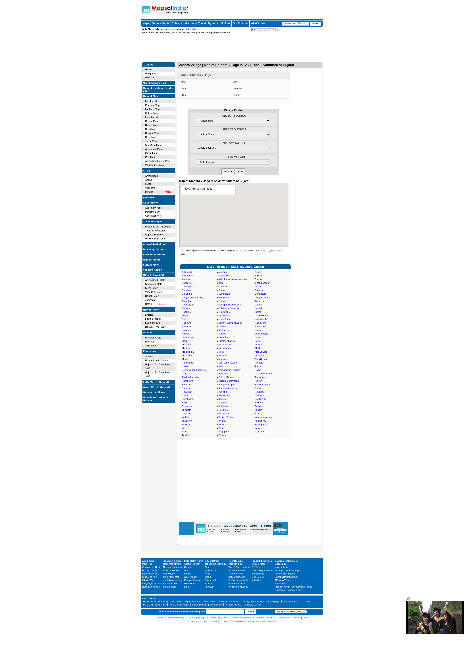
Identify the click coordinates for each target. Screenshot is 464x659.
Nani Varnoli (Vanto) (228, 363)
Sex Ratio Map (153, 145)
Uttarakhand (190, 583)
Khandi (258, 330)
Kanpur (208, 583)
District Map (151, 125)
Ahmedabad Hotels (155, 280)
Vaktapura (187, 421)
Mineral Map (151, 153)
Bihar (186, 587)
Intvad (185, 315)
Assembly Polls (153, 207)
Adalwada (187, 272)
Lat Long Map (152, 109)
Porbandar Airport (154, 254)
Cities (146, 170)
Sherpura (223, 402)
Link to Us (224, 621)
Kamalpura (260, 323)
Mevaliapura (224, 348)
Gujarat (167, 29)
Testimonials (160, 618)
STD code (150, 345)
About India (148, 561)
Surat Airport (151, 264)
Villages (158, 29)
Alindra (258, 272)
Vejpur (221, 428)
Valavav (222, 421)
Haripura (186, 312)
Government (150, 202)
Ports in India (169, 587)
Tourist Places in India (239, 567)
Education (149, 351)
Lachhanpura (261, 333)
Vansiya (186, 424)
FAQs (200, 618)
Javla (184, 319)
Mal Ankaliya (224, 344)
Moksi (221, 352)
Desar (258, 286)
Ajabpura (222, 272)
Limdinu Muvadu (226, 341)
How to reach (151, 309)
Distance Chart (153, 337)
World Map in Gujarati (156, 387)
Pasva (258, 370)
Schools (149, 356)
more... (162, 304)
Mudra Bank (281, 583)
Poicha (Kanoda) (190, 377)
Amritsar (209, 587)
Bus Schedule (152, 322)
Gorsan (258, 304)
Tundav (258, 410)
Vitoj (184, 431)
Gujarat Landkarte (154, 392)
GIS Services (258, 567)
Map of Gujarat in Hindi (154, 83)
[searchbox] (295, 24)
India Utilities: (149, 598)
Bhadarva (187, 283)
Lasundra (223, 337)
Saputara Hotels (153, 284)
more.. (168, 191)
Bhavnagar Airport (154, 249)
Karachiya (260, 326)
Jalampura (223, 315)
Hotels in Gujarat (153, 274)
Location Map (152, 101)
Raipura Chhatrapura (228, 381)
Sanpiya (222, 399)
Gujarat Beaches (154, 234)
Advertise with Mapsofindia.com (291, 612)
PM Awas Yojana (283, 580)
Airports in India (171, 583)
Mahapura (187, 344)
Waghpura (223, 431)
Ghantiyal (259, 301)
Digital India (281, 564)
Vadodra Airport (152, 269)
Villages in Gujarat (154, 165)
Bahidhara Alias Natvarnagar (232, 279)
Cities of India (180, 23)
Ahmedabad (151, 175)
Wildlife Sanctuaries (155, 238)
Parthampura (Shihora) (229, 370)
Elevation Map (152, 117)
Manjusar (186, 348)
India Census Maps (178, 604)
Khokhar (186, 333)
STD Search (307, 601)
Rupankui (260, 392)
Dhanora (186, 290)
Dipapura (259, 290)
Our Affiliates (210, 618)
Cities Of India (212, 561)
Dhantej (222, 290)
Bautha (258, 279)
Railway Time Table (155, 326)
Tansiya (259, 406)
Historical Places (236, 570)
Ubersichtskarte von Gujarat (155, 399)
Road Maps (274, 601)
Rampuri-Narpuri (226, 384)
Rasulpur (222, 392)
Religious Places (236, 577)
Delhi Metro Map (171, 577)
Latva (257, 337)
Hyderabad (210, 570)
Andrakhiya (224, 275)
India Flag (147, 564)
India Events (258, 573)
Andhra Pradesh (192, 564)
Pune (207, 573)
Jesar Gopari (224, 319)
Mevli (257, 348)
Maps (145, 23)
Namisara (223, 359)
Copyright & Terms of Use (264, 618)
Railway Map (152, 133)
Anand (148, 179)
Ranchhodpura (262, 384)
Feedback (195, 621)
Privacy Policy (284, 618)
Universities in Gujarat (156, 360)
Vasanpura (260, 424)
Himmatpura (224, 312)
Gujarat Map (150, 96)
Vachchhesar (224, 413)
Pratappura (187, 381)
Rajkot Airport (151, 259)
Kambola (186, 326)
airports (149, 314)
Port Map (150, 157)
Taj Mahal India (235, 573)
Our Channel (240, 23)
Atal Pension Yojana (285, 573)
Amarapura (187, 275)
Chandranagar (262, 283)
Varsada (222, 424)
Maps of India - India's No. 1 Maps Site (146, 9)
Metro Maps (169, 573)
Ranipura (186, 388)
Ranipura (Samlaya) (228, 388)
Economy (149, 197)
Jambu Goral (261, 315)
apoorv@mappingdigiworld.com (213, 32)
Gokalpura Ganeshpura (230, 304)
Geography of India (151, 567)
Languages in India (151, 583)
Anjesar (259, 275)
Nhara (185, 366)
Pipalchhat (223, 373)
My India (213, 23)
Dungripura (260, 294)
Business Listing (253, 604)
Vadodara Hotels (153, 292)
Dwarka (149, 191)
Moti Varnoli (188, 355)
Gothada (186, 308)
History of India (149, 570)
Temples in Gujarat (155, 230)
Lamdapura (187, 337)
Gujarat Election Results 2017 (158, 89)
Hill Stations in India (238, 580)
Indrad (258, 312)
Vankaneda (260, 421)
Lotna (258, 341)
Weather (149, 77)
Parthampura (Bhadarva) (194, 370)
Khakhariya (224, 330)
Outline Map (151, 113)
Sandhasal (187, 399)
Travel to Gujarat (153, 221)
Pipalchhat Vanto (263, 373)
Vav (184, 428)
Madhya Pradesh (192, 580)
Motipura (222, 355)
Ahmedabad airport (155, 244)
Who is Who (148, 580)
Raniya (258, 388)
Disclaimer (191, 618)
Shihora (259, 402)
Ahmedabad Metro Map (157, 161)
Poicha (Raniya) (226, 377)
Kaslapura (187, 330)
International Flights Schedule (207, 604)
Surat (148, 183)
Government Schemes (286, 561)
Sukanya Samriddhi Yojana (288, 570)
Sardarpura (260, 399)
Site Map (213, 621)
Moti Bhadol (261, 352)
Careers (204, 621)
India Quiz (257, 580)
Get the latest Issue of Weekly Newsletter (260, 621)
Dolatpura (187, 294)
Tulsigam (186, 410)
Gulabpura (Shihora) (228, 308)
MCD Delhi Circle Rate (154, 604)
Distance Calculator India (155, 601)
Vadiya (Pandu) (226, 417)
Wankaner (260, 431)
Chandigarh (211, 580)
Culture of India (149, 577)
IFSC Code (209, 601)
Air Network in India (172, 580)
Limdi (184, 341)
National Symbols (151, 587)
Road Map (150, 129)
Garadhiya (187, 301)
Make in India (281, 567)
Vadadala (259, 413)
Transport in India (172, 561)
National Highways (172, 567)
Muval (185, 359)
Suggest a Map (224, 618)
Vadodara (178, 29)
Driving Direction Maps (253, 601)
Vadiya (185, 417)
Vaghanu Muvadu (263, 417)
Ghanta (222, 301)
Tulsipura (223, 410)
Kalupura (186, 323)
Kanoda (222, 326)
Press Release (236, 621)
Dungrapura (224, 294)
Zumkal (185, 435)
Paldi (220, 366)
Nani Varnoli (188, 363)
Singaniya (187, 406)
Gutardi (258, 308)
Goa (186, 570)
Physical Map (152, 105)
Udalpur (186, 413)
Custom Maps (258, 564)
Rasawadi (187, 392)
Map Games (258, 577)
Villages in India (233, 604)
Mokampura (188, 352)
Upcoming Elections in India (288, 590)
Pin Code (176, 601)
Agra (207, 567)
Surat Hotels (151, 288)
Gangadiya (223, 297)
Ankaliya (186, 279)
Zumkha (222, 435)
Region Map (151, 121)
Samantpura (224, 395)
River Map (150, 137)
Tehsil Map (151, 141)
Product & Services (262, 561)
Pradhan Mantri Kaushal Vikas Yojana (293, 587)
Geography (151, 73)
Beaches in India (236, 583)
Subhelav (223, 406)
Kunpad (222, 333)
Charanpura (188, 286)
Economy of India (150, 573)
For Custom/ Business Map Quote (159, 32)
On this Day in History (262, 570)
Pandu (258, 366)
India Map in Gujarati (156, 382)
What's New (258, 23)
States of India (160, 23)
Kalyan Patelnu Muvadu (230, 323)
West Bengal (190, 577)
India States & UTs (193, 561)
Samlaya (259, 395)
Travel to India (235, 561)
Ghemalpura (188, 304)
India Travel (198, 23)
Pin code (149, 341)
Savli (187, 29)
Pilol (184, 373)
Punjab (187, 573)
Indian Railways (171, 570)
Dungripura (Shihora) (192, 297)
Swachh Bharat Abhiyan (286, 577)
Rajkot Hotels (152, 296)
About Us (296, 618)
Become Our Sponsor (242, 618)
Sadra (185, 395)
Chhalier (222, 286)
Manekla (259, 344)
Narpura (259, 363)
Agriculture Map (153, 149)
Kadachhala (261, 319)
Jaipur (208, 577)
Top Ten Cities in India (216, 564)
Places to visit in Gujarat (158, 226)
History (149, 69)
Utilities (225, 23)
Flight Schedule (153, 318)
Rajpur (258, 381)
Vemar (258, 428)
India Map (147, 29)
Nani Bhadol (261, 359)
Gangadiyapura (262, 297)
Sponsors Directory (176, 618)
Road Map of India (172, 564)
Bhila (220, 283)
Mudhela (259, 355)
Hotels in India (235, 564)
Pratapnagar (261, 377)
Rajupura (186, 384)
